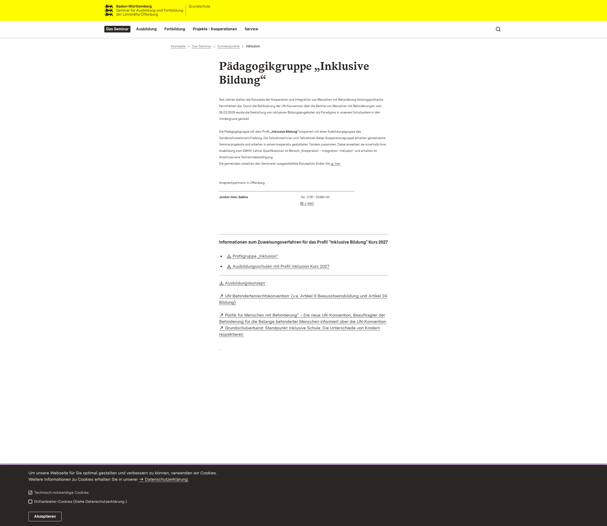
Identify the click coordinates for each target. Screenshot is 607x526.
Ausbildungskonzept (245, 283)
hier (338, 163)
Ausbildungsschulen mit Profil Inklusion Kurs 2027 (281, 266)
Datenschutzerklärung (166, 479)
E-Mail (309, 203)
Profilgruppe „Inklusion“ (256, 256)
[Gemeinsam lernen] (219, 347)
